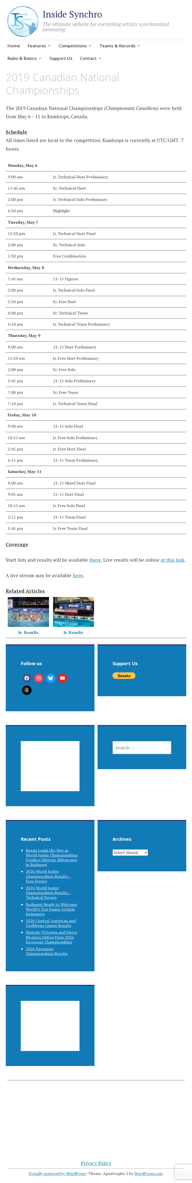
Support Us (61, 58)
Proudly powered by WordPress (57, 1173)
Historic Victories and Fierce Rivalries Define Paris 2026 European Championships (51, 936)
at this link (172, 560)
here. (78, 575)
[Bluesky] (51, 678)
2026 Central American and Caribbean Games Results (51, 923)
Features (37, 46)
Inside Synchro (72, 14)
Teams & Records (118, 46)
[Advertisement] (50, 772)
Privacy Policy (96, 1163)
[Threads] (27, 690)
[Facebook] (27, 678)
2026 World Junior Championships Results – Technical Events (48, 892)
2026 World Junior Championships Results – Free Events (48, 876)
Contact (88, 58)
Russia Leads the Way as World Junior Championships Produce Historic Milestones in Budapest (52, 858)
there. (95, 560)
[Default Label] (62, 678)
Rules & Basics (22, 58)
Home (13, 46)
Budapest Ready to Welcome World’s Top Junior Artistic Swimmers (51, 909)
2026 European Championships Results (47, 951)
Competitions (73, 46)
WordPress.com (148, 1173)
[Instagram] (39, 678)
